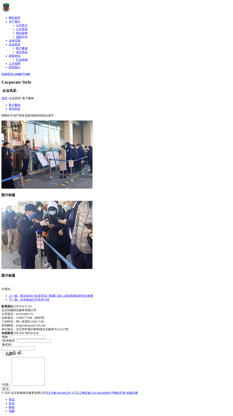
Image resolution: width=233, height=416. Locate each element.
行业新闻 (22, 59)
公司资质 (22, 29)
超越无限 (132, 392)
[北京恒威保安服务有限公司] (36, 11)
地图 (12, 411)
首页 (4, 98)
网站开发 (120, 392)
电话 (12, 399)
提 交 (5, 388)
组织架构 (22, 33)
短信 (12, 403)
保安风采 (22, 52)
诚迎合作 (22, 36)
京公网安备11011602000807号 (95, 392)
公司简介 (22, 25)
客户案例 (22, 48)
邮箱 (12, 407)
